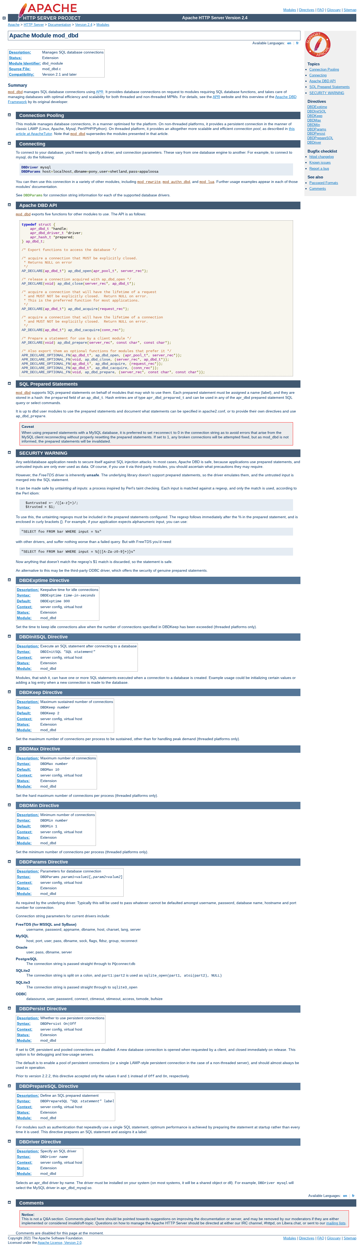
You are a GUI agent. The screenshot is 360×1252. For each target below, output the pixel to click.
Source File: (20, 69)
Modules (289, 10)
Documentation (59, 25)
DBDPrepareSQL (320, 138)
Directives (306, 10)
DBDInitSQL (316, 111)
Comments (317, 189)
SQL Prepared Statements (329, 87)
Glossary (334, 10)
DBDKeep (314, 116)
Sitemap (350, 10)
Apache (14, 25)
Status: (15, 58)
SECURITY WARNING (326, 93)
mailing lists (336, 1223)
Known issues (320, 162)
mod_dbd (15, 92)
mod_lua (207, 182)
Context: (24, 607)
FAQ (320, 10)
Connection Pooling (324, 69)
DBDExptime (317, 107)
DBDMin (313, 125)
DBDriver (314, 142)
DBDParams (316, 129)
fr (297, 43)
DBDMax (314, 120)
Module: (24, 618)
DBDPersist (316, 133)
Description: (20, 52)
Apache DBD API (322, 81)
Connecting (318, 75)
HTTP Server (34, 25)
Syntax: (24, 595)
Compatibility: (21, 74)
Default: (24, 601)
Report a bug (319, 169)
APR (99, 92)
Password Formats (323, 183)
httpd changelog (321, 157)
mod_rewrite (148, 182)
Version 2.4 (83, 25)
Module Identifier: (25, 63)
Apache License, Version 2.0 (59, 1243)
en (289, 43)
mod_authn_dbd (176, 182)
